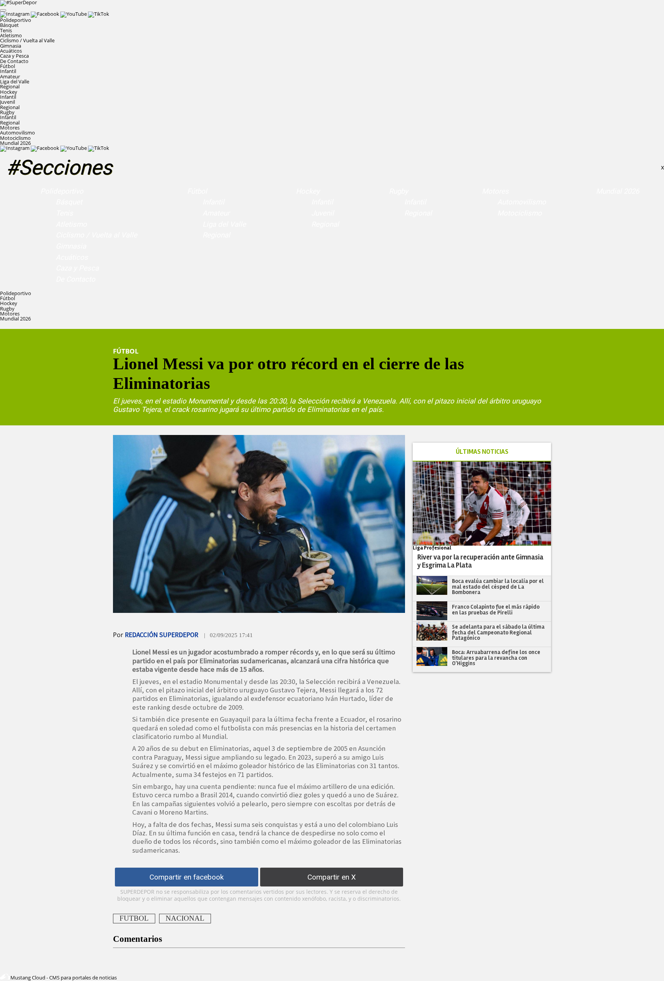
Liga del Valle (14, 81)
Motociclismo (15, 137)
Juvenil (7, 101)
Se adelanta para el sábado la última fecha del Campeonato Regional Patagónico (498, 632)
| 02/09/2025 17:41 (228, 635)
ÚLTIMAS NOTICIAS (482, 451)
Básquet (9, 25)
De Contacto (14, 61)
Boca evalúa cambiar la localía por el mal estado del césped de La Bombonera (498, 587)
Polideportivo (61, 191)
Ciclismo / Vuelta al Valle (27, 40)
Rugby (398, 191)
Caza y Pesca (14, 55)
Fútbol (197, 191)
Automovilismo (17, 132)
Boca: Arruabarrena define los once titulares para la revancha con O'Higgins (496, 658)
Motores (495, 191)
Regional (10, 86)
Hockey (308, 191)
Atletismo (11, 35)
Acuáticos (11, 50)
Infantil (8, 71)
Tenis (6, 30)
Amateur (10, 76)
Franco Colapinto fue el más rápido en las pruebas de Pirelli (496, 609)
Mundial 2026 (15, 142)
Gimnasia (10, 45)
